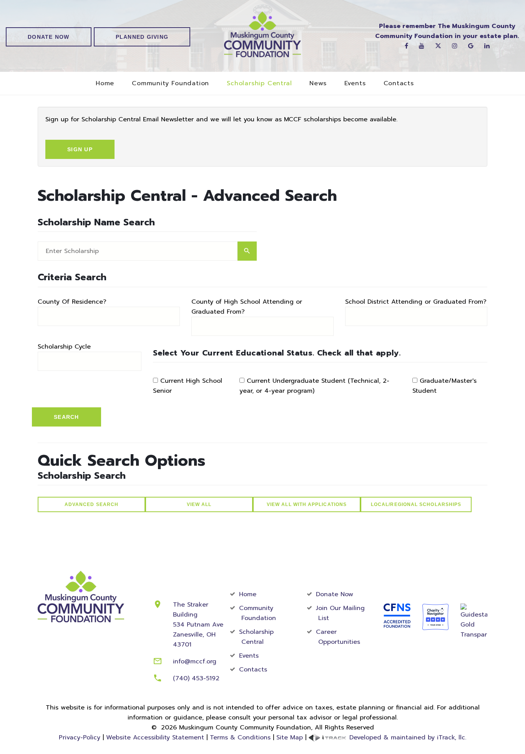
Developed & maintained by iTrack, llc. (406, 737)
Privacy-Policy (79, 737)
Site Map (289, 737)
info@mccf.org (194, 661)
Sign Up (80, 149)
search (247, 251)
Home (105, 83)
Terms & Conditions (240, 737)
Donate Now (49, 37)
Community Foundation (170, 83)
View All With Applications (307, 504)
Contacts (399, 83)
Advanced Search (91, 504)
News (317, 83)
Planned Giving (142, 37)
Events (355, 83)
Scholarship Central (259, 83)
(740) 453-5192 (196, 678)
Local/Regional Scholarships (416, 504)
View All (199, 504)
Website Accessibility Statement (155, 737)
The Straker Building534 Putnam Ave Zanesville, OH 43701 (198, 624)
